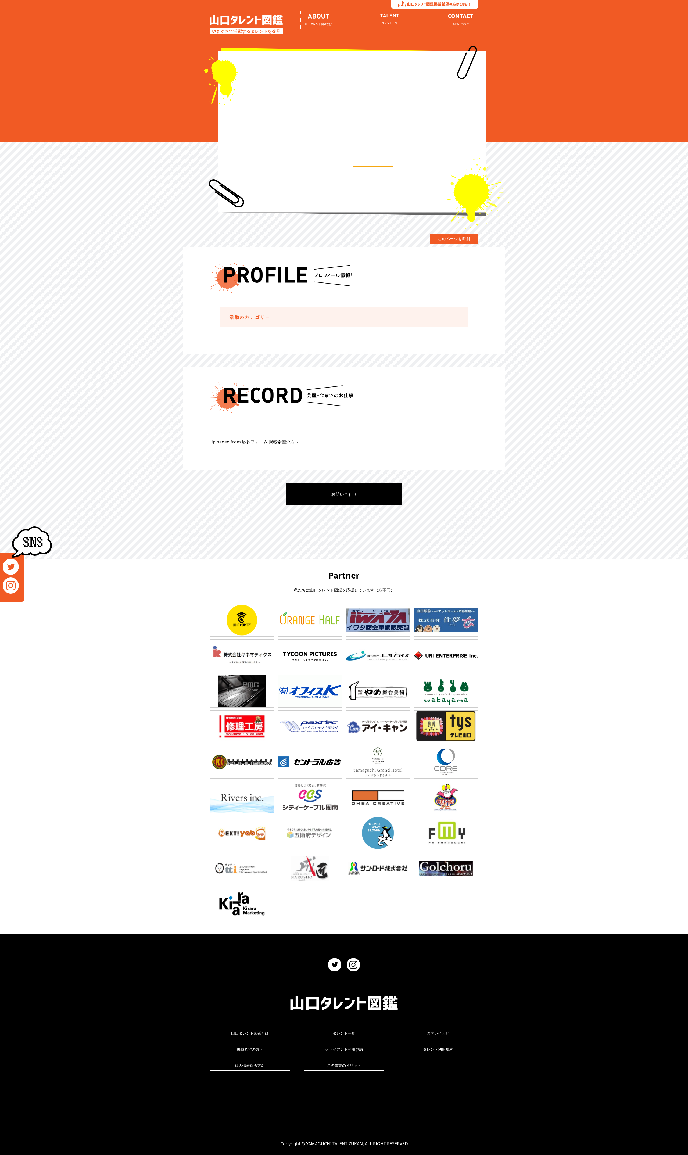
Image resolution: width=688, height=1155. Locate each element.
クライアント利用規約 (344, 1049)
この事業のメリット (344, 1065)
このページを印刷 (454, 239)
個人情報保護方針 (250, 1065)
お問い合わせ (344, 494)
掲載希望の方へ (250, 1049)
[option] (373, 149)
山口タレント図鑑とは (250, 1033)
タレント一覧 (344, 1033)
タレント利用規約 (438, 1049)
